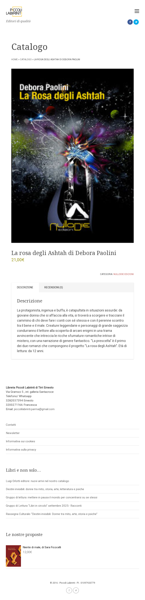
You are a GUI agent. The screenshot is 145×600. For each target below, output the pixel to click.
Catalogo (26, 59)
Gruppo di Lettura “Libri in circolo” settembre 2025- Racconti (44, 505)
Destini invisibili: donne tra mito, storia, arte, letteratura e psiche (45, 489)
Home (14, 59)
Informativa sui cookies (20, 441)
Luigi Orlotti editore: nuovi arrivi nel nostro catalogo (37, 481)
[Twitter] (136, 22)
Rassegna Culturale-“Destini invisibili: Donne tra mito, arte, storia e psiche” (51, 514)
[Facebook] (130, 22)
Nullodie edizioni (123, 274)
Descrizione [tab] (25, 287)
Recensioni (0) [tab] (53, 287)
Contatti (11, 424)
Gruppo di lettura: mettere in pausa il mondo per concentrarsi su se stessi (51, 497)
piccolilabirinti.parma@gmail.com (34, 409)
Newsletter (13, 433)
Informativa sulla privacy (21, 449)
